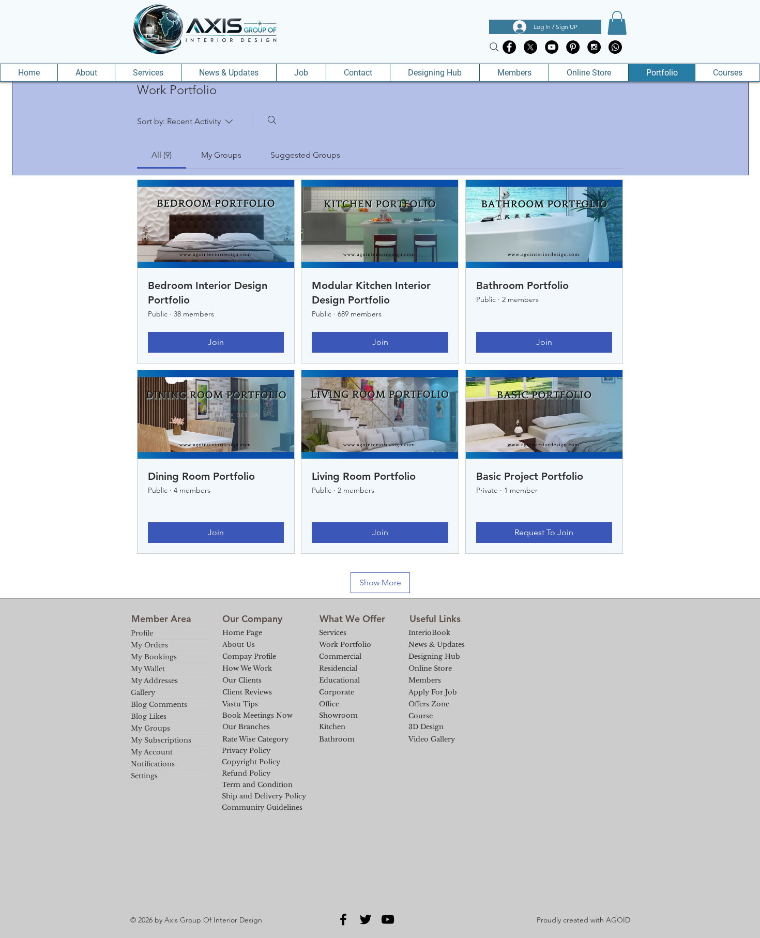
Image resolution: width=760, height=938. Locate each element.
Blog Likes (148, 716)
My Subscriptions (161, 740)
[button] (617, 23)
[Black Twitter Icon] (365, 919)
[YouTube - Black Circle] (551, 47)
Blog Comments (159, 704)
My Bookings (154, 657)
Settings (144, 775)
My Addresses (154, 680)
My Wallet (148, 668)
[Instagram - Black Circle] (594, 47)
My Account (152, 752)
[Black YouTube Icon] (388, 919)
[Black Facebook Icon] (343, 919)
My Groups (150, 728)
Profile (142, 633)
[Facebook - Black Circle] (509, 47)
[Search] (494, 47)
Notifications (153, 764)
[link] (161, 155)
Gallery (143, 692)
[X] (530, 47)
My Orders (149, 645)
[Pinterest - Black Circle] (573, 47)
